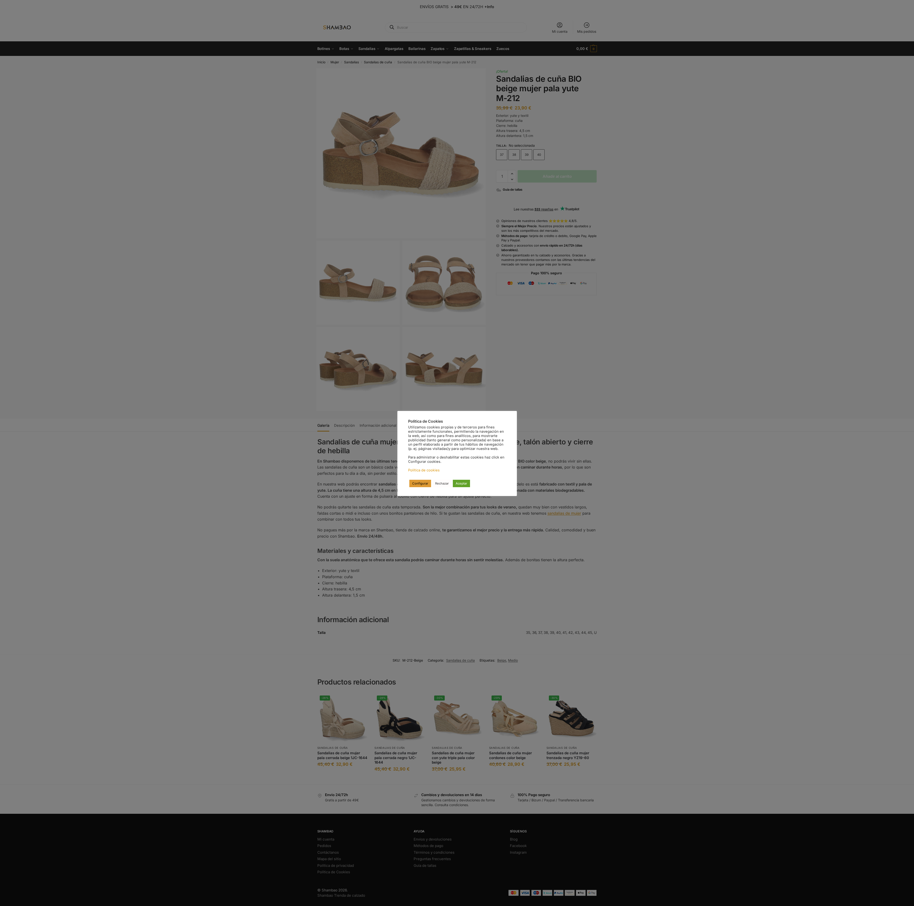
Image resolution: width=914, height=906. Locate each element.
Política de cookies (424, 470)
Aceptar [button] (461, 483)
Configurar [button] (420, 483)
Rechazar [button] (442, 483)
